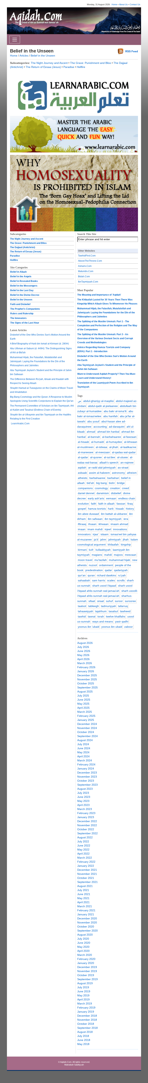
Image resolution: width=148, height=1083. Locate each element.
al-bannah (94, 436)
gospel (82, 508)
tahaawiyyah (85, 611)
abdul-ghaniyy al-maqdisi (98, 400)
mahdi (108, 554)
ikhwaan (103, 524)
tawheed (125, 611)
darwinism (103, 493)
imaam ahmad (119, 524)
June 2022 (83, 845)
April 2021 (83, 902)
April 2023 (83, 805)
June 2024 (83, 748)
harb (111, 508)
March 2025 (84, 711)
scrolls (121, 580)
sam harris (98, 580)
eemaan (111, 498)
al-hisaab (83, 441)
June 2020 (83, 942)
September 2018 (87, 1027)
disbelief (116, 493)
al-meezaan (102, 452)
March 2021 (84, 906)
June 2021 (83, 894)
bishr (112, 482)
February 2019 (86, 1007)
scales (111, 580)
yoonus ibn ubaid (111, 626)
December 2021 (87, 869)
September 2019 (87, 979)
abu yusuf (93, 421)
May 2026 (83, 655)
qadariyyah (121, 570)
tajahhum (101, 611)
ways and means (102, 621)
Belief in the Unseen (43, 55)
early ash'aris (96, 498)
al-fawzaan (129, 436)
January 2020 (85, 963)
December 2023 (87, 772)
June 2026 (83, 651)
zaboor (128, 626)
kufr (91, 549)
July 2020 (83, 938)
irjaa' (95, 534)
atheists (82, 477)
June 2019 (83, 991)
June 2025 (83, 699)
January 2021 (85, 914)
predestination (94, 570)
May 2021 (83, 898)
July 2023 (83, 792)
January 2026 (85, 671)
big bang (101, 482)
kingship (126, 544)
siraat (100, 601)
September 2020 (87, 930)
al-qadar (83, 457)
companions (85, 488)
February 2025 (86, 715)
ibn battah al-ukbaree (114, 513)
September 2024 (87, 736)
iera (126, 518)
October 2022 (85, 829)
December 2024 (87, 723)
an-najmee (127, 462)
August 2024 (85, 740)
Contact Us (135, 4)
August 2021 (85, 886)
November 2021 (87, 873)
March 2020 (84, 954)
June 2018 (83, 1040)
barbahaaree (97, 477)
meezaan (130, 554)
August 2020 (85, 934)
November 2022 (87, 825)
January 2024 (85, 768)
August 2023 (85, 788)
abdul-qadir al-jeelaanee (103, 405)
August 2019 (85, 983)
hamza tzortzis (97, 508)
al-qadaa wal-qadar (124, 452)
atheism (132, 472)
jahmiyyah (114, 539)
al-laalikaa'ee (128, 447)
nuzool (93, 565)
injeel (108, 529)
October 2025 (85, 683)
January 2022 (85, 865)
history (130, 508)
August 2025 (85, 691)
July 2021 (83, 890)
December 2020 (87, 918)
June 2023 (83, 796)
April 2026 (83, 659)
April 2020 (83, 950)
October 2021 (85, 877)
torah (101, 616)
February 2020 (86, 958)
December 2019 (87, 967)
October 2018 (85, 1023)
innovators (84, 534)
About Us (123, 4)
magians (97, 554)
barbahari (113, 477)
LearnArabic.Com (20, 423)
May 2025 (83, 703)
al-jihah (113, 447)
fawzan (121, 503)
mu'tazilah (100, 559)
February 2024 (86, 764)
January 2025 (85, 719)
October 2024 (85, 732)
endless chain (126, 498)
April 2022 (83, 853)
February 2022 (86, 861)
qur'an (82, 575)
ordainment (106, 565)
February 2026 (86, 667)
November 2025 (87, 679)
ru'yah (122, 575)
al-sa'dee (109, 457)
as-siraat (123, 467)
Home (114, 4)
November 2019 (87, 971)
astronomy (118, 472)
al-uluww (122, 457)
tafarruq (123, 606)
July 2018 (83, 1035)
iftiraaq (82, 524)
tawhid (82, 616)
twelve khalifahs (115, 616)
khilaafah (113, 544)
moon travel (85, 559)
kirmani (82, 549)
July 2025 (83, 695)
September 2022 (87, 833)
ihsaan (92, 524)
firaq (130, 503)
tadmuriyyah (108, 606)
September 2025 (87, 687)
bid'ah (90, 482)
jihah (126, 539)
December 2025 (87, 675)
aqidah (82, 467)
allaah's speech (108, 462)
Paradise (68, 66)
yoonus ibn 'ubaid (88, 626)
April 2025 (83, 707)
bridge (121, 482)
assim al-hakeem (99, 472)
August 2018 (85, 1031)
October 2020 (85, 926)
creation (115, 488)
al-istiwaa (101, 447)
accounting (100, 426)
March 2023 (84, 809)
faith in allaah (106, 503)
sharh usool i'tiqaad (104, 585)
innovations (120, 529)
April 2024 (83, 756)
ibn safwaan (95, 518)
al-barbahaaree (111, 436)
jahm (103, 539)
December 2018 (87, 1015)
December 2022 (87, 821)
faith (93, 503)
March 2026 (84, 663)
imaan (81, 529)
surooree (130, 601)
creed (125, 488)
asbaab (82, 472)
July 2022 (83, 841)
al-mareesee (85, 452)
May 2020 (83, 946)
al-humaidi (97, 441)
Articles (23, 55)
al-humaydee (114, 441)
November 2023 (87, 776)
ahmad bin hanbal (108, 431)
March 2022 (84, 857)
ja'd (96, 539)
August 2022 (85, 837)
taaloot (82, 606)
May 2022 (83, 849)
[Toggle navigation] (14, 39)
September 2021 (87, 881)
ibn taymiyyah (113, 518)
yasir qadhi (121, 621)
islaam (104, 534)
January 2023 (85, 817)
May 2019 (83, 995)
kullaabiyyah (103, 549)
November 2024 (87, 728)
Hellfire (81, 66)
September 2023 (87, 784)
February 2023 (86, 813)
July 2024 (83, 744)
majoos (118, 554)
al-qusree (96, 457)
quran (91, 575)
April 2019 (83, 999)
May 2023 (83, 800)
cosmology (101, 488)
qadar (108, 570)
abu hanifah (110, 416)
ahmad (91, 431)
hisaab (120, 508)
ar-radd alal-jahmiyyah (102, 467)
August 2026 (85, 642)
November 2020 (87, 922)
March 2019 (84, 1003)
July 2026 (83, 646)
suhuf (109, 601)
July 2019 (83, 987)
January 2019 (85, 1011)
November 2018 (87, 1019)
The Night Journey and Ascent (49, 62)
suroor (119, 601)
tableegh (93, 606)
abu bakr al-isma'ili (115, 411)
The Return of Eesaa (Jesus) (43, 66)
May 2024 (83, 752)
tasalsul (113, 611)
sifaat (91, 601)
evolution (83, 503)
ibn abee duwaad (88, 513)
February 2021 (86, 910)
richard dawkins (106, 575)
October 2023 (85, 780)
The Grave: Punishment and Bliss (90, 62)
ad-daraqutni (116, 426)
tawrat (91, 616)
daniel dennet (86, 493)
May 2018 (83, 1044)
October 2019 (85, 975)
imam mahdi (95, 529)
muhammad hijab (119, 559)
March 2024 (84, 760)
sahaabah (84, 580)
